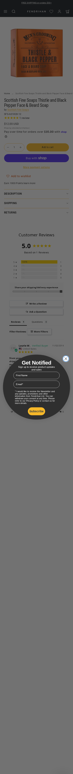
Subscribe (36, 411)
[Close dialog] (66, 359)
